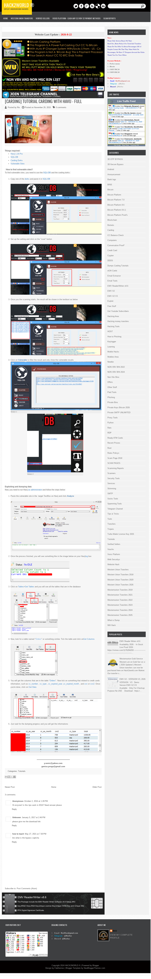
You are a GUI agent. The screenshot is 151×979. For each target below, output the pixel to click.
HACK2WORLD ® (115, 135)
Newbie (110, 362)
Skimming (111, 488)
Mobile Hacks (113, 352)
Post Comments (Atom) (27, 888)
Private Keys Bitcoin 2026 (118, 407)
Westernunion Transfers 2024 (119, 610)
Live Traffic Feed (126, 101)
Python (110, 423)
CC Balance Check (115, 235)
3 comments (61, 107)
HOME (5, 18)
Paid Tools (111, 392)
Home (53, 787)
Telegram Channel (115, 509)
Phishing (111, 397)
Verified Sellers (113, 544)
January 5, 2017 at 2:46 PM (33, 817)
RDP (109, 433)
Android (110, 169)
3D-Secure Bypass (115, 164)
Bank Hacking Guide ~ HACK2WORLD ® (124, 108)
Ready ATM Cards (115, 438)
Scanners (111, 473)
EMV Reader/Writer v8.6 (117, 286)
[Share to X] (11, 776)
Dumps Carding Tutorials (118, 266)
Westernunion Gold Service (131, 659)
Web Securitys (113, 559)
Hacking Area (113, 316)
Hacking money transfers (118, 321)
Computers (112, 240)
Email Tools (112, 281)
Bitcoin (110, 190)
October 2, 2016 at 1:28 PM (36, 801)
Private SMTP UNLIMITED (118, 412)
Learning (111, 347)
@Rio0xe (122, 84)
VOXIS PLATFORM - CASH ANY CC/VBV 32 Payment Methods (76, 18)
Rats (109, 428)
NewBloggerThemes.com (94, 968)
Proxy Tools (112, 418)
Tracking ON (134, 145)
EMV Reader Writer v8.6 (130, 641)
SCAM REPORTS (109, 18)
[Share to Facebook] (14, 776)
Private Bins (112, 402)
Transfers (111, 524)
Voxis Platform (113, 554)
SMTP (110, 493)
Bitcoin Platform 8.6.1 (116, 210)
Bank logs (111, 179)
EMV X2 (111, 291)
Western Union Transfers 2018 (120, 574)
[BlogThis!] (8, 776)
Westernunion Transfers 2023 (119, 605)
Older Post (97, 787)
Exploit (110, 301)
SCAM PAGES (113, 463)
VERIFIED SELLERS (43, 18)
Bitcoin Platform (114, 195)
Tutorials (21, 771)
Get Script (117, 145)
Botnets (110, 225)
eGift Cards (112, 271)
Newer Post (10, 787)
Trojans (110, 529)
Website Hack (113, 564)
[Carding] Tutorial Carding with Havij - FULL (43, 101)
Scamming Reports (115, 468)
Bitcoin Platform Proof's (117, 215)
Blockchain (112, 220)
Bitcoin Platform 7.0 (115, 200)
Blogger (95, 965)
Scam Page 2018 (114, 458)
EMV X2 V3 (112, 296)
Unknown (16, 817)
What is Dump (113, 620)
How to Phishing (114, 336)
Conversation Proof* (116, 245)
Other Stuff (112, 387)
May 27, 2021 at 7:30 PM (35, 834)
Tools (109, 519)
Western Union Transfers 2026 (120, 585)
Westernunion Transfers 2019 (119, 590)
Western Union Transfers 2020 (120, 580)
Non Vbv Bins (113, 377)
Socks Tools (112, 499)
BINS (109, 185)
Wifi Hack (111, 625)
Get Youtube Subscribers (118, 311)
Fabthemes (59, 968)
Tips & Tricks (113, 514)
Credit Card (112, 250)
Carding (110, 230)
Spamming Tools (114, 504)
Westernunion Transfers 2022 (119, 600)
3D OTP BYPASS (115, 159)
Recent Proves (113, 443)
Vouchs (110, 549)
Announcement (113, 174)
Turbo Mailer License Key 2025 (120, 534)
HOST (110, 331)
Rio (115, 931)
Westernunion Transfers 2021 (119, 595)
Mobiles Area (113, 357)
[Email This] (6, 776)
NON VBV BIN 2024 (116, 372)
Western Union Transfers (22, 18)
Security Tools (113, 478)
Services (111, 483)
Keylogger (111, 341)
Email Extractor (114, 276)
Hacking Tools (113, 326)
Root (109, 448)
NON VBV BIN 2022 (116, 367)
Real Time (125, 145)
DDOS (110, 260)
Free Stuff (111, 306)
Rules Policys (113, 453)
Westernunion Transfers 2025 (119, 615)
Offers (110, 382)
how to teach (18, 834)
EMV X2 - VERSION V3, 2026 (132, 679)
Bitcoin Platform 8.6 (115, 205)
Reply (14, 809)
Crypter (110, 255)
